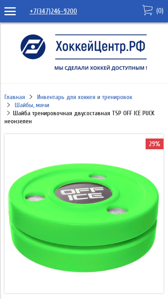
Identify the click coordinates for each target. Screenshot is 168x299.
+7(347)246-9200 (53, 11)
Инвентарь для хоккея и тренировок (84, 97)
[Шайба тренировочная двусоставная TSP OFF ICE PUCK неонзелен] (84, 291)
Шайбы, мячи (32, 105)
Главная (14, 97)
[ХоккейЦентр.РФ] (84, 71)
